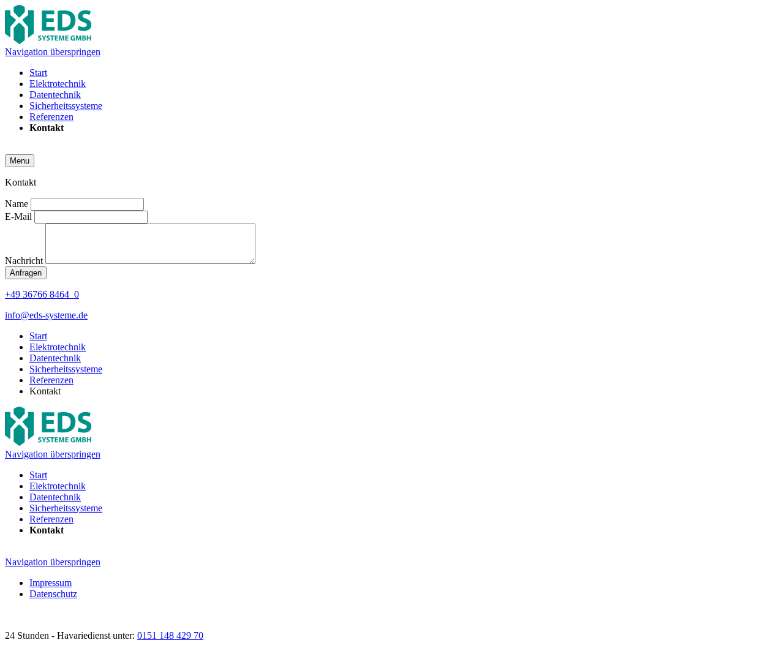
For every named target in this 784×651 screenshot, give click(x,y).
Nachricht (25, 260)
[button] (19, 160)
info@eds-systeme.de (46, 315)
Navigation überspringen (52, 52)
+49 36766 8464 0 (42, 294)
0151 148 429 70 (170, 635)
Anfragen (26, 272)
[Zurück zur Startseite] (48, 41)
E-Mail (19, 216)
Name (18, 203)
